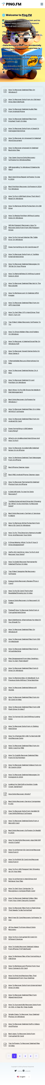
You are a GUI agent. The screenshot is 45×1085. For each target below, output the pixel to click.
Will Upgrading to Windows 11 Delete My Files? (24, 168)
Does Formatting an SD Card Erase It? (23, 247)
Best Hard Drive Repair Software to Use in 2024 (24, 178)
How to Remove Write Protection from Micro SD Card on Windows (24, 524)
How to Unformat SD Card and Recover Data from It (24, 851)
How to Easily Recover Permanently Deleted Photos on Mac (22, 563)
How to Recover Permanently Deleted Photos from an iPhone (23, 483)
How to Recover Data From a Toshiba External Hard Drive (23, 255)
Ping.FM (27, 15)
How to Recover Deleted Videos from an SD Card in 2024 (24, 766)
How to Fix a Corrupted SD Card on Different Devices (22, 938)
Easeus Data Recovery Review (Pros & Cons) (23, 582)
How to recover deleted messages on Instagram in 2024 (24, 776)
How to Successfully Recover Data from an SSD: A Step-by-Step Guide (24, 1006)
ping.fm (13, 4)
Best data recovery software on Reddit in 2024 (24, 831)
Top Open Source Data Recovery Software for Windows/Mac (21, 158)
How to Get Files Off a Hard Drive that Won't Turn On (24, 313)
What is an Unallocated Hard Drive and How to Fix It (24, 439)
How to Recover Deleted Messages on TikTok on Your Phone (24, 265)
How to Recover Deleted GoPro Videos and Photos (24, 1025)
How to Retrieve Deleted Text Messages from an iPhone (24, 458)
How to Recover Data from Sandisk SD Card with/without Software (23, 812)
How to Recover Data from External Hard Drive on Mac (25, 986)
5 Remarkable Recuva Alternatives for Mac (23, 362)
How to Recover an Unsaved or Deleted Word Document (24, 139)
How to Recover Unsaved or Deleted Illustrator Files (23, 149)
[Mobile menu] (42, 4)
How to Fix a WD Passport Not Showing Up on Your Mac (24, 870)
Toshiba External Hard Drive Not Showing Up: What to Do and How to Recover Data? (24, 503)
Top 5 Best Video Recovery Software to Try (24, 323)
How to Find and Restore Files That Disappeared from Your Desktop (22, 977)
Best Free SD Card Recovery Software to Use (24, 918)
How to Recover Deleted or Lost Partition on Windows (21, 381)
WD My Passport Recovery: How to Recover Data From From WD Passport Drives (23, 227)
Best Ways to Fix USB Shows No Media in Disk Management (24, 391)
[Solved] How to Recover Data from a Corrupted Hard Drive (23, 611)
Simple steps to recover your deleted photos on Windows (23, 1015)
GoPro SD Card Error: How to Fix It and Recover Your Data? (23, 553)
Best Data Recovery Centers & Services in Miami (24, 514)
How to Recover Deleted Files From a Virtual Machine (23, 650)
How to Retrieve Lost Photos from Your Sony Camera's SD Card (24, 967)
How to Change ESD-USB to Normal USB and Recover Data (24, 737)
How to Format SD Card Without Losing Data (24, 718)
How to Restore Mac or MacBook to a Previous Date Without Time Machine (23, 679)
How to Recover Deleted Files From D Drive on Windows (23, 669)
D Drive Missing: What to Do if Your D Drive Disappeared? (23, 543)
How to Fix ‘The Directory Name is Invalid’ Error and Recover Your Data (24, 534)
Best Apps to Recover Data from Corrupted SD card (21, 1035)
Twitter (19, 1071)
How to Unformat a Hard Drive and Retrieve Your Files (22, 880)
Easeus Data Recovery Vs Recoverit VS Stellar (24, 601)
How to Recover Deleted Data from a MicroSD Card (23, 822)
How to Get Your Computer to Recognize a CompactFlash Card (21, 889)
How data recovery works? (19, 794)
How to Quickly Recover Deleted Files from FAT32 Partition (23, 756)
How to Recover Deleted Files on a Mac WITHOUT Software (24, 410)
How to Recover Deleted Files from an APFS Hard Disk (23, 304)
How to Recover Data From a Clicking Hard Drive (23, 727)
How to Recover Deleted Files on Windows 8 (21, 630)
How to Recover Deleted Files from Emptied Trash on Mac (22, 120)
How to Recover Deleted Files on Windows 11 (21, 91)
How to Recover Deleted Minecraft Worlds (22, 688)
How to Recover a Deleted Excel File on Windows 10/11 (24, 342)
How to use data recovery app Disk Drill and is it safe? (24, 841)
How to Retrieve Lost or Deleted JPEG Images (23, 294)
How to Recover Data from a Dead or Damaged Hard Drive (23, 129)
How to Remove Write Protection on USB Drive (24, 207)
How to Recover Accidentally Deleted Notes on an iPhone (23, 449)
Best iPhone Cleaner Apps (18, 467)
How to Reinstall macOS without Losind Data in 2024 (24, 275)
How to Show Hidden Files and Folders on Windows (23, 333)
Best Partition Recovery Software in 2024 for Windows (25, 187)
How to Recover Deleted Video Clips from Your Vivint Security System (23, 899)
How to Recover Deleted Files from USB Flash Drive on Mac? (24, 708)
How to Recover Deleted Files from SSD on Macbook (24, 640)
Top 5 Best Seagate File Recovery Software (21, 572)
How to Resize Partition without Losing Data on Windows (23, 217)
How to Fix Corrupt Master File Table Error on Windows (23, 238)
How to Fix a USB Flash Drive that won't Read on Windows (24, 197)
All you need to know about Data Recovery (21, 928)
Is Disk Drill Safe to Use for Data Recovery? (21, 493)
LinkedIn (27, 1071)
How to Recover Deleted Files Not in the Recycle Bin (24, 284)
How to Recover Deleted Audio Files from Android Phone (22, 110)
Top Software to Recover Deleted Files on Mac (24, 1044)
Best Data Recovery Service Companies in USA (24, 802)
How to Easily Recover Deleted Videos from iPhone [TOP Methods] (23, 947)
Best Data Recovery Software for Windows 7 (21, 400)
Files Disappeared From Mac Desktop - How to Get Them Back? (23, 659)
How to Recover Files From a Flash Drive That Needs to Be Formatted (24, 909)
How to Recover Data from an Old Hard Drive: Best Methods (24, 100)
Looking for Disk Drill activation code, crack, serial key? (23, 785)
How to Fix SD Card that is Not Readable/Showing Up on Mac (20, 592)
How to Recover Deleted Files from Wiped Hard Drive (22, 996)
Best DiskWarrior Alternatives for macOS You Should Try (24, 621)
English (22, 1077)
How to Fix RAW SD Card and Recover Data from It (23, 860)
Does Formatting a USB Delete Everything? (20, 429)
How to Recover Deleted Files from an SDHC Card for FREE (23, 747)
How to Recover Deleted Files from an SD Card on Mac (23, 698)
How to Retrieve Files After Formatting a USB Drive (24, 957)
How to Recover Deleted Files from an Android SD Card (23, 420)
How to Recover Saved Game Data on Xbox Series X (24, 352)
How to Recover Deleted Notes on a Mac (23, 371)
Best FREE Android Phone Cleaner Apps (23, 475)
